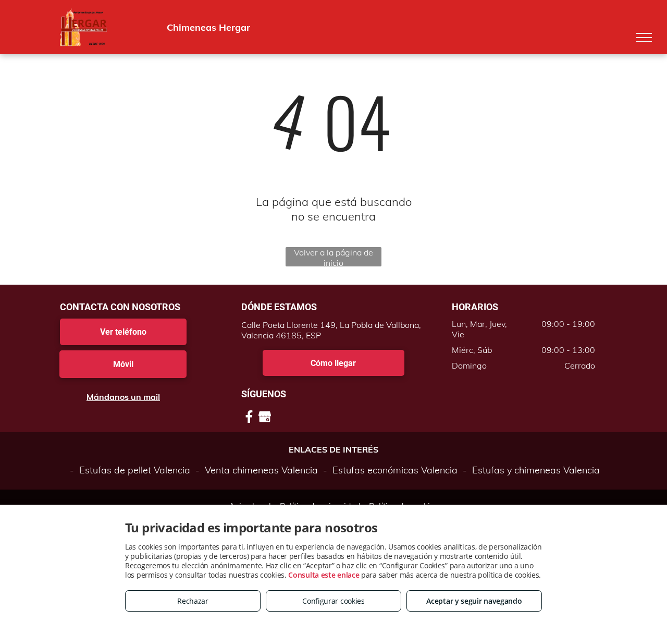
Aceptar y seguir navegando (474, 601)
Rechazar (192, 601)
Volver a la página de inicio (333, 256)
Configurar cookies (333, 601)
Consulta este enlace (323, 575)
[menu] (644, 37)
